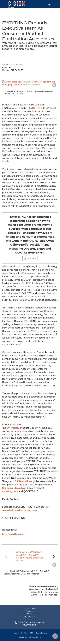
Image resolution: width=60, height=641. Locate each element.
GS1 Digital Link (23, 481)
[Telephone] (49, 4)
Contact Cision (30, 608)
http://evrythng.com (13, 534)
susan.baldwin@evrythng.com (19, 510)
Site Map (24, 633)
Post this (32, 258)
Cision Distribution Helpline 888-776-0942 (30, 623)
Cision (34, 637)
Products (29, 611)
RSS (31, 633)
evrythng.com (10, 491)
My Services (29, 617)
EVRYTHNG (35, 108)
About (29, 614)
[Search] (56, 4)
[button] (30, 83)
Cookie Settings (41, 633)
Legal (15, 633)
